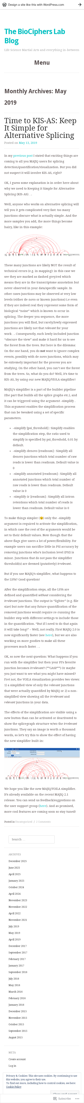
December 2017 (18, 946)
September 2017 (18, 952)
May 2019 (14, 933)
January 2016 (16, 1004)
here (48, 635)
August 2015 (16, 1037)
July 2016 (14, 978)
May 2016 (14, 985)
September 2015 (18, 1031)
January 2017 (16, 965)
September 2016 (18, 972)
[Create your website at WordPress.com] (42, 4)
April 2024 (15, 893)
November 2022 (18, 906)
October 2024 (16, 887)
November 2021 (18, 920)
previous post (23, 155)
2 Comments (43, 821)
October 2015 (16, 1024)
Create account (17, 1059)
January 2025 (16, 880)
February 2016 (17, 998)
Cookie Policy (13, 1086)
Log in (12, 1065)
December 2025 (18, 861)
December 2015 (18, 1011)
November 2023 (18, 900)
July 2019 (14, 926)
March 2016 (16, 991)
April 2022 (15, 913)
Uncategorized (23, 821)
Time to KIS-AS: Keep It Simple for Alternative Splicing (40, 128)
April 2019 (15, 939)
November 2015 (18, 1017)
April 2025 (15, 874)
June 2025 (14, 867)
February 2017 (17, 959)
